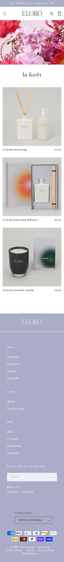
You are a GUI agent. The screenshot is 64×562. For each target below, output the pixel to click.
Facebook (27, 492)
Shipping (44, 547)
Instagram (13, 492)
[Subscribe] (53, 477)
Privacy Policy (14, 550)
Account (12, 453)
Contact (12, 439)
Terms (30, 550)
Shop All (12, 378)
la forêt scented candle (18, 290)
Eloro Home (27, 547)
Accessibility (46, 550)
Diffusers (13, 364)
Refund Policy (30, 553)
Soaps (11, 371)
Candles (12, 357)
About (11, 401)
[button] (4, 13)
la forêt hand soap (15, 150)
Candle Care (15, 408)
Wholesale (14, 446)
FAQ (10, 432)
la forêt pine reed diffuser (20, 220)
